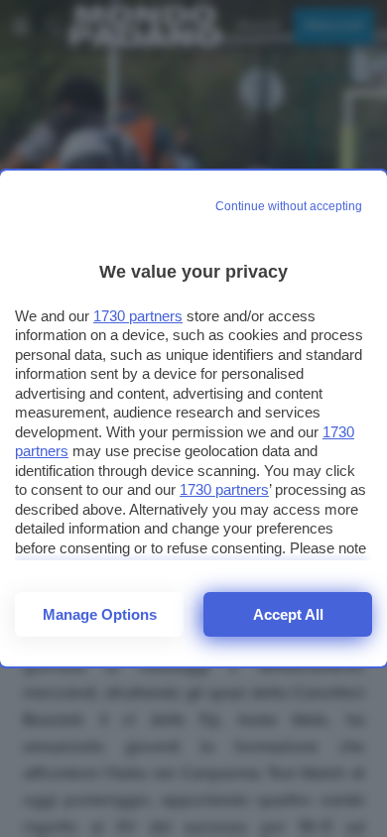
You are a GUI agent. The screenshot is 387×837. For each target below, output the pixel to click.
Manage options (100, 614)
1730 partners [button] (138, 315)
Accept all (288, 614)
